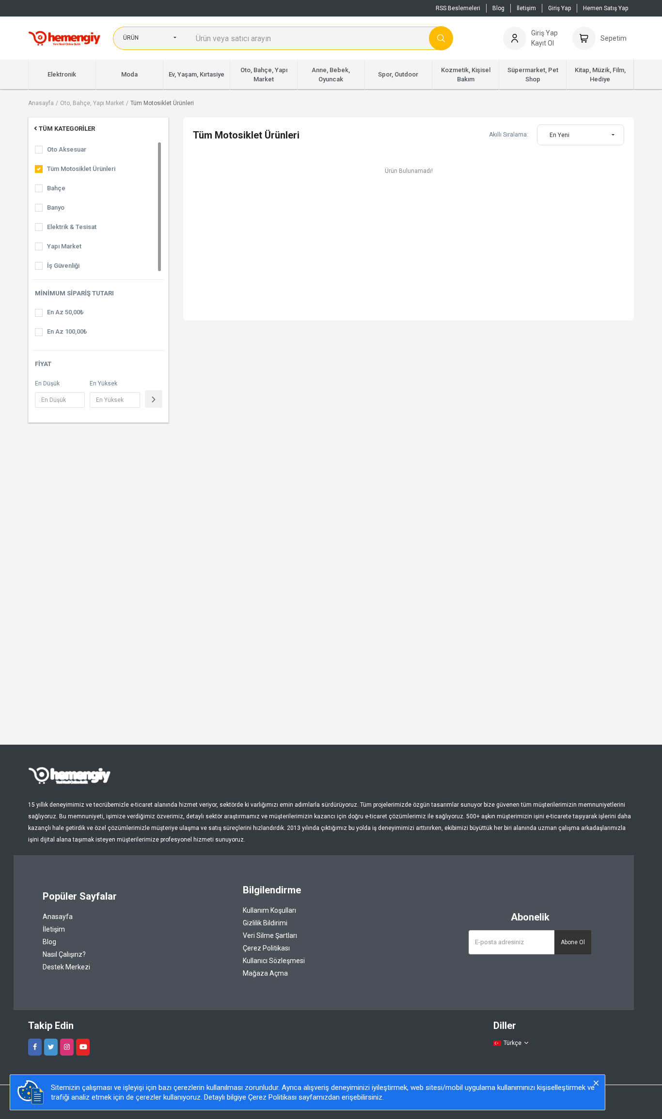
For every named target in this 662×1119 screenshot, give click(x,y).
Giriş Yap (559, 8)
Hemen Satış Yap (605, 8)
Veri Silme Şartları (270, 935)
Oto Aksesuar (66, 149)
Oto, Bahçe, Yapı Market (92, 103)
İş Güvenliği (63, 265)
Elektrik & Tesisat (71, 226)
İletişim (526, 8)
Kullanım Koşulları (269, 910)
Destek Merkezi (66, 967)
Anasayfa (41, 103)
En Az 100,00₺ (67, 331)
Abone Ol (573, 942)
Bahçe (56, 188)
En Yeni (559, 135)
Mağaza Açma (265, 973)
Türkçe (512, 1043)
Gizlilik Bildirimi (265, 923)
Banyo (55, 207)
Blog (498, 8)
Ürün (131, 37)
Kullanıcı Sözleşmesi (274, 961)
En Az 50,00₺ (65, 312)
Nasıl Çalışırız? (64, 954)
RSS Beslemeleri (458, 8)
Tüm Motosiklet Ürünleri (162, 103)
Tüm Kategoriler (67, 128)
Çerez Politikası (266, 948)
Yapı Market (64, 246)
